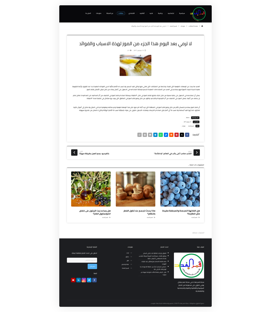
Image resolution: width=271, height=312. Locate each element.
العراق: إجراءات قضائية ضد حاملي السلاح (154, 253)
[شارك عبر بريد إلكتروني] (150, 135)
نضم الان (92, 266)
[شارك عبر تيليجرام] (155, 135)
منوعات (183, 126)
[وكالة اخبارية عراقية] (198, 14)
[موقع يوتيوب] (73, 280)
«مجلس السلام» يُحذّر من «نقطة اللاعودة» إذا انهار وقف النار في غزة (153, 268)
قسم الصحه (191, 126)
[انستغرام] (84, 280)
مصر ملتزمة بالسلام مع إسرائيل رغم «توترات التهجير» (153, 262)
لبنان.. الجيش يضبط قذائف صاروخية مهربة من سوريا (153, 273)
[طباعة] (145, 135)
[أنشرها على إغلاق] (182, 135)
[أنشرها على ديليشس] (166, 135)
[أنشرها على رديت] (171, 135)
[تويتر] (89, 280)
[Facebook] (94, 280)
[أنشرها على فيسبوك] (187, 135)
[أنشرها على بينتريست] (176, 135)
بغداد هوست (155, 303)
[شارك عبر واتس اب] (161, 135)
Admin (187, 118)
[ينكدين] (78, 280)
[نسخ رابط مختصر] (139, 135)
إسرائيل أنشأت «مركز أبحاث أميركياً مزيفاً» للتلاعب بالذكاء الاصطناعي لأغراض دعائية (152, 257)
